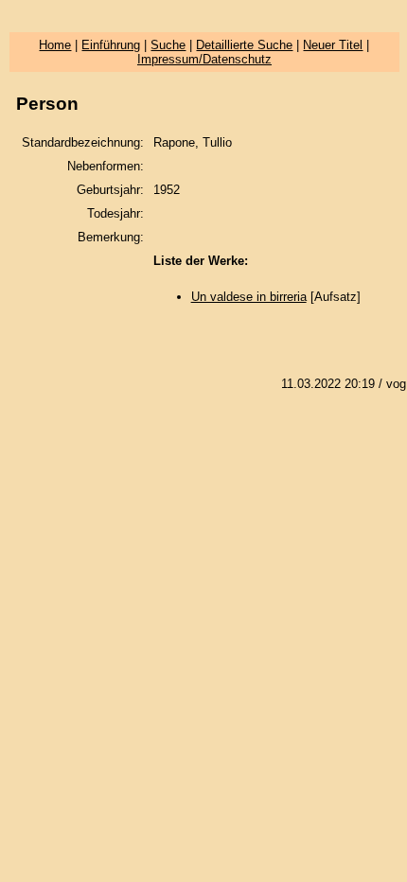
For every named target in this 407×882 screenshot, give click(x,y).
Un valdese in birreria (249, 297)
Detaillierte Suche (244, 45)
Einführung (110, 45)
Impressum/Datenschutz (204, 59)
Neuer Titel (333, 45)
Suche (168, 45)
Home (55, 45)
